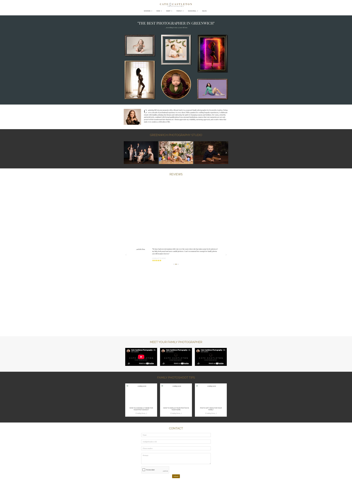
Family (179, 11)
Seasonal (192, 11)
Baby (168, 11)
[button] (151, 11)
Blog (204, 11)
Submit (176, 476)
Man (158, 11)
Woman (147, 11)
